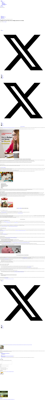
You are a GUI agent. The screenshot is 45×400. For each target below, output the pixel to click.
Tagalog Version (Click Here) (22, 126)
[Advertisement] (15, 11)
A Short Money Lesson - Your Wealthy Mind (5, 353)
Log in (13, 399)
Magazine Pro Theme (5, 399)
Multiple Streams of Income (6, 221)
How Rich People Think (8, 222)
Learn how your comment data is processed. (10, 371)
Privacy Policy (1, 397)
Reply (1, 355)
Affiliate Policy (1, 398)
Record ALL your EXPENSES (3, 167)
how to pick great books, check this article (6, 242)
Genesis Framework (9, 399)
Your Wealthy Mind (1, 6)
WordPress (12, 399)
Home (0, 19)
